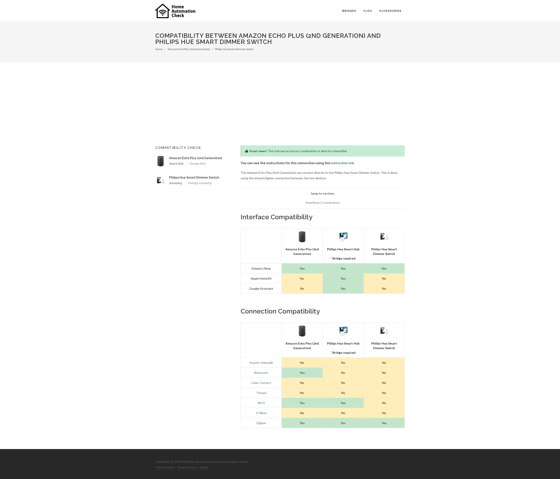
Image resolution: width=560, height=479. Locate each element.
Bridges (349, 10)
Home (159, 49)
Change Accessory (200, 183)
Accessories (390, 10)
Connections (331, 202)
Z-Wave (261, 413)
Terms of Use (164, 467)
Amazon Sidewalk (261, 362)
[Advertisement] (280, 95)
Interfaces (312, 202)
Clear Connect (261, 383)
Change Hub (197, 163)
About (204, 467)
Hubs (367, 10)
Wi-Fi (261, 403)
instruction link (342, 163)
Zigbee (261, 423)
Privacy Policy (186, 467)
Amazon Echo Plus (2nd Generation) (189, 49)
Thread (261, 393)
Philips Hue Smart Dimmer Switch (234, 49)
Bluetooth (261, 372)
